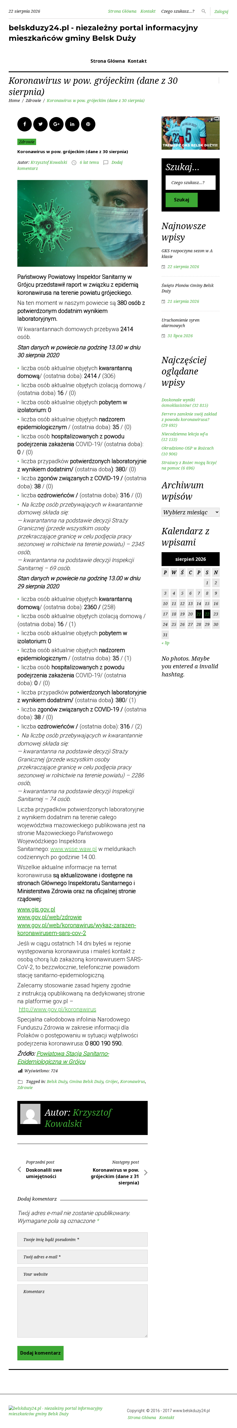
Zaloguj (221, 11)
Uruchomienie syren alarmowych (180, 322)
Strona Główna (122, 11)
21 (199, 614)
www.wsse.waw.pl (73, 848)
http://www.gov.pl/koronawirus (57, 1009)
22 (207, 614)
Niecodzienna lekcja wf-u (185, 434)
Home (14, 100)
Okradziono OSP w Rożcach (188, 448)
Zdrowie (33, 100)
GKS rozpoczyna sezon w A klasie (187, 253)
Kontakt (147, 11)
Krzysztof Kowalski (49, 162)
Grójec (111, 1081)
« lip (165, 643)
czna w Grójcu (67, 1061)
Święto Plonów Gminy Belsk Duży (188, 288)
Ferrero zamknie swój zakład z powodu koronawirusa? (189, 416)
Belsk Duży (57, 1081)
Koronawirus (132, 1081)
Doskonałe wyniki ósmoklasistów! (178, 402)
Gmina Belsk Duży (86, 1081)
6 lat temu (89, 162)
